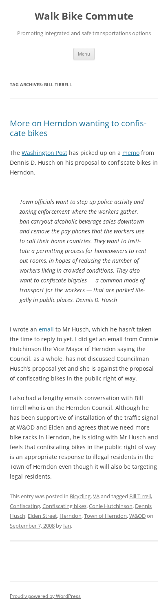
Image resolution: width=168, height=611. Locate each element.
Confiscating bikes (64, 506)
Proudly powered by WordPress (45, 596)
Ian (67, 525)
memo (130, 153)
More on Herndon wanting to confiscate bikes (78, 128)
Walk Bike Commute (84, 16)
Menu (84, 54)
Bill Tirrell (140, 496)
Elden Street (42, 515)
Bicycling (80, 496)
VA (96, 496)
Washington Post (44, 153)
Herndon (71, 515)
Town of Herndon (105, 515)
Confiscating (25, 506)
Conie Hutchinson (111, 506)
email (46, 329)
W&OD (137, 515)
